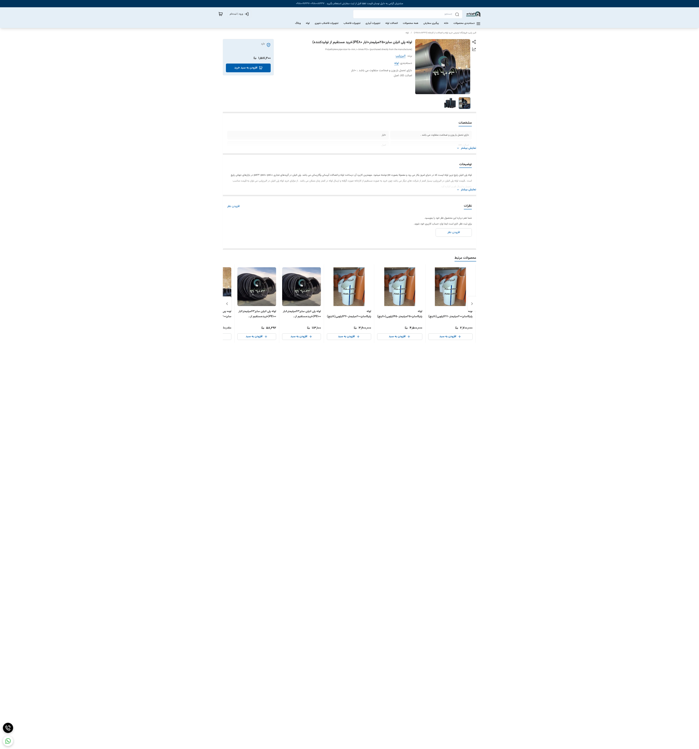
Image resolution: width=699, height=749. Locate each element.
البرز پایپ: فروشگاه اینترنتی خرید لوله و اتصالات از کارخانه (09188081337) (445, 32)
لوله (407, 32)
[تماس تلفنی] (8, 728)
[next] (227, 303)
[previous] (472, 303)
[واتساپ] (8, 741)
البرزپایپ (401, 56)
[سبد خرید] (220, 14)
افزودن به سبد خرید (245, 68)
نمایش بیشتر (468, 148)
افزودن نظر (233, 206)
